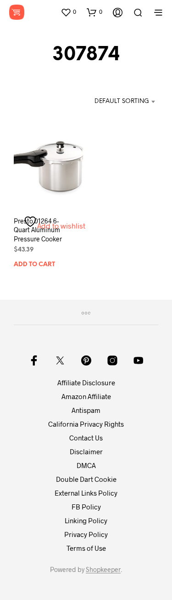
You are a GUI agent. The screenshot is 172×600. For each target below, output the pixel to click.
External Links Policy (86, 493)
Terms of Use (86, 548)
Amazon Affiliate (86, 396)
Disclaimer (86, 451)
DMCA (86, 465)
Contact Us (86, 438)
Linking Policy (86, 520)
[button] (68, 12)
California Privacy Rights (86, 424)
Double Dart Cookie (86, 479)
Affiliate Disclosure (86, 382)
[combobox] (116, 101)
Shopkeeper (103, 569)
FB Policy (86, 507)
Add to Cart (34, 265)
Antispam (86, 410)
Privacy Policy (86, 534)
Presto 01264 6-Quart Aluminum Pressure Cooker (38, 230)
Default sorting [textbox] (121, 101)
